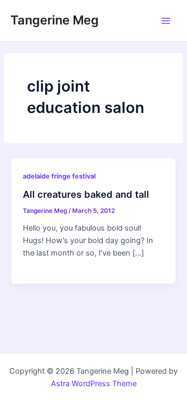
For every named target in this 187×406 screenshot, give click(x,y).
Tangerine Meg (54, 20)
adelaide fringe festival (59, 176)
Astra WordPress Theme (94, 383)
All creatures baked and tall (86, 194)
